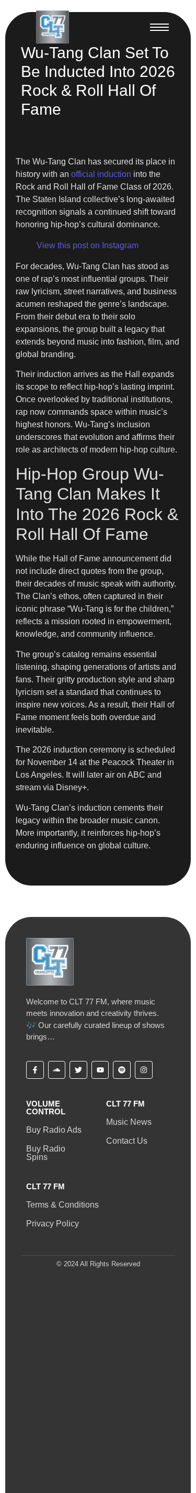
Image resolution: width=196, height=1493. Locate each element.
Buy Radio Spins (45, 1153)
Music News (129, 1122)
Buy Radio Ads (54, 1129)
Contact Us (126, 1140)
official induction (101, 174)
